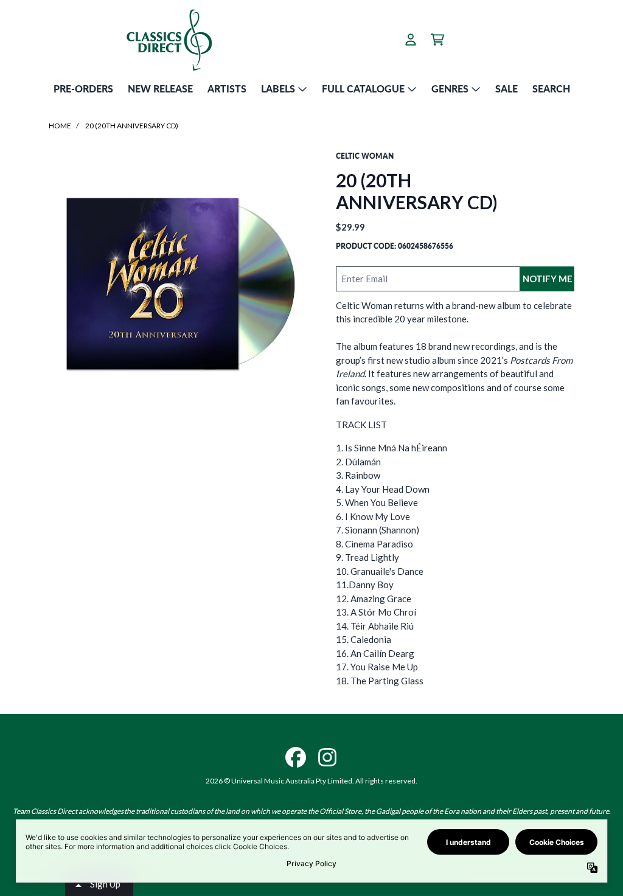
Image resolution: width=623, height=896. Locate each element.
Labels (278, 88)
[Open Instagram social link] (327, 757)
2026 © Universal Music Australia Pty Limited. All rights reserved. (311, 780)
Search (551, 88)
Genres (449, 88)
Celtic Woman (365, 156)
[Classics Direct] (168, 39)
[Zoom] (180, 282)
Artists (226, 88)
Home (60, 125)
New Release (160, 88)
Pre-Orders (83, 88)
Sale (506, 88)
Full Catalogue (363, 88)
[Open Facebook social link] (295, 757)
